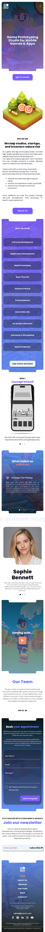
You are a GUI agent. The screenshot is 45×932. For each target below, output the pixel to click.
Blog (22, 893)
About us (22, 880)
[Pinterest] (17, 917)
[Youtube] (32, 917)
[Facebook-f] (13, 917)
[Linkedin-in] (22, 917)
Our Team (22, 888)
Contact (22, 897)
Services (22, 884)
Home (22, 876)
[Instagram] (27, 917)
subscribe (35, 847)
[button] (20, 444)
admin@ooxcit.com (22, 913)
